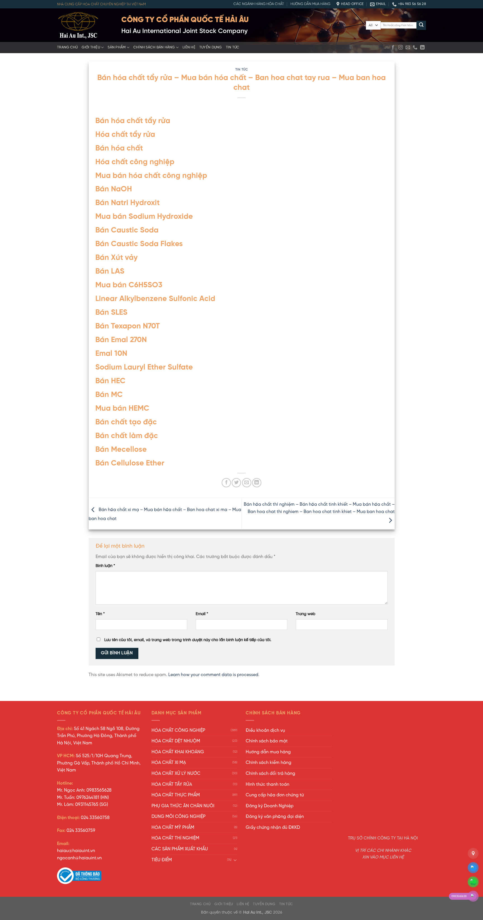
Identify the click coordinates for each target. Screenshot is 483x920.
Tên (100, 614)
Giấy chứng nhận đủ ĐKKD (273, 827)
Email (202, 614)
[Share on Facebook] (226, 482)
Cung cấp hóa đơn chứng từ (275, 795)
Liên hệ (189, 47)
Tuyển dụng (210, 47)
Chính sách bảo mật (267, 741)
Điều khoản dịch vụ (265, 730)
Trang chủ (67, 47)
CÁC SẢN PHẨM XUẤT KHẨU (179, 849)
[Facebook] (393, 47)
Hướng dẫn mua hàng (310, 4)
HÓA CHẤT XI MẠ (168, 762)
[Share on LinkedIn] (256, 482)
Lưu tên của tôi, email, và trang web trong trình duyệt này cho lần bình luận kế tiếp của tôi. (187, 640)
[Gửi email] (408, 47)
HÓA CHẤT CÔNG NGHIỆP (178, 730)
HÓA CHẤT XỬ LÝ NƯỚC (175, 773)
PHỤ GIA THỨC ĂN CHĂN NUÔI (182, 806)
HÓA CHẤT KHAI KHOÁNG (177, 752)
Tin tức (233, 47)
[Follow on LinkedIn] (422, 47)
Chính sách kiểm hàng (268, 762)
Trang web (305, 614)
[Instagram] (400, 47)
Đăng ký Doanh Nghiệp (269, 806)
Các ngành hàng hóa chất (258, 4)
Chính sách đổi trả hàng (270, 773)
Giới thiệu (91, 47)
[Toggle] (235, 860)
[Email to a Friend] (246, 482)
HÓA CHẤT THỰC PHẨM (175, 795)
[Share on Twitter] (236, 482)
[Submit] (421, 25)
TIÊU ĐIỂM (161, 860)
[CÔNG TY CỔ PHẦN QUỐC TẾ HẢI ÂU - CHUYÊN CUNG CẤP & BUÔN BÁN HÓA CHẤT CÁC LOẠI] (85, 25)
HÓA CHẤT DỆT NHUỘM (175, 741)
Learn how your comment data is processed (213, 674)
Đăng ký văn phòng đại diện (275, 816)
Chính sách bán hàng (154, 47)
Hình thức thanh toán (267, 784)
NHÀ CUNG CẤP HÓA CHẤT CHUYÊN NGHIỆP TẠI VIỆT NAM (101, 4)
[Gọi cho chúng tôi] (415, 47)
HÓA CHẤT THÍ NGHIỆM (175, 838)
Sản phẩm (117, 47)
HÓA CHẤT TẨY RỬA (171, 784)
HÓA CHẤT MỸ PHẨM (172, 827)
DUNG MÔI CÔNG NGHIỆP (178, 816)
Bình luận (105, 566)
